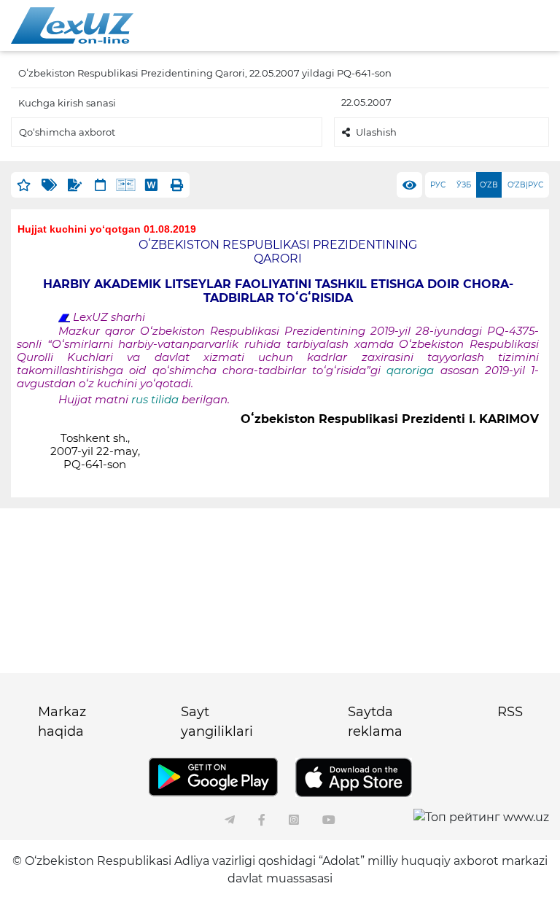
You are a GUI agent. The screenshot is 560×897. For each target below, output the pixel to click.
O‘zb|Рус (525, 185)
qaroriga (413, 370)
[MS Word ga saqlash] (151, 185)
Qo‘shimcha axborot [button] (67, 132)
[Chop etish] (177, 185)
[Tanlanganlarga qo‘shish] (23, 185)
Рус (438, 185)
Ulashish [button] (376, 132)
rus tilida (155, 399)
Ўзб (463, 185)
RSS (510, 712)
